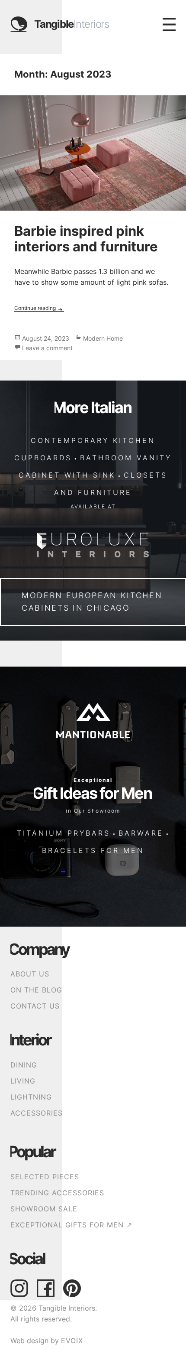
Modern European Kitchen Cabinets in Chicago (92, 601)
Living (22, 1081)
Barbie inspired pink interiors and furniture (86, 239)
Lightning (31, 1097)
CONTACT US (35, 1006)
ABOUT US (29, 974)
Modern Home (103, 338)
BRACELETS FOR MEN (93, 850)
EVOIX (72, 1341)
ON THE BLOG (36, 990)
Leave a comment (47, 347)
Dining (23, 1065)
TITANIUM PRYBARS (63, 833)
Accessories (36, 1113)
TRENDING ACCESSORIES (57, 1193)
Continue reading (39, 308)
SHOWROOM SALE (43, 1209)
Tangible (71, 24)
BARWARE (141, 833)
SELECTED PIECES (44, 1177)
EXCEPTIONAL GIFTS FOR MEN (71, 1225)
